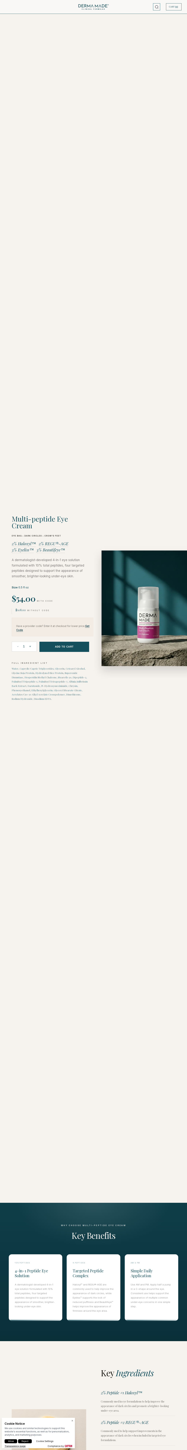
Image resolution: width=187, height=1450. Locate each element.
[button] (156, 7)
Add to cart (64, 646)
